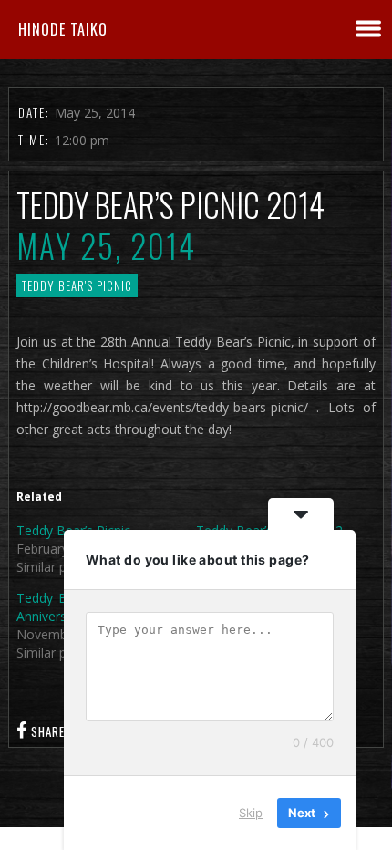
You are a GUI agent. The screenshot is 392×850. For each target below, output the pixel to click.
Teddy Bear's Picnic (77, 285)
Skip (251, 812)
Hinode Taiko (63, 29)
